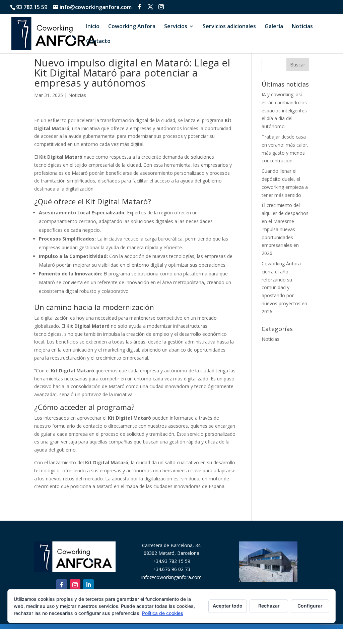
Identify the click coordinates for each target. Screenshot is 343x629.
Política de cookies (162, 613)
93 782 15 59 (31, 7)
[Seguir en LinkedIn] (88, 584)
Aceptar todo (228, 606)
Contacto (98, 42)
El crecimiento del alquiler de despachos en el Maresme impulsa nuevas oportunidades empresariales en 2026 (285, 229)
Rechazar (269, 606)
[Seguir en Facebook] (61, 584)
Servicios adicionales (229, 27)
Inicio (92, 27)
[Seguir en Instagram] (75, 584)
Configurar (310, 606)
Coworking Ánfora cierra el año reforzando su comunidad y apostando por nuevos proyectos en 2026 (284, 287)
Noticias (302, 27)
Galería (274, 27)
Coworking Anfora (131, 27)
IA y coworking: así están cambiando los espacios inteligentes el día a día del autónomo (284, 110)
